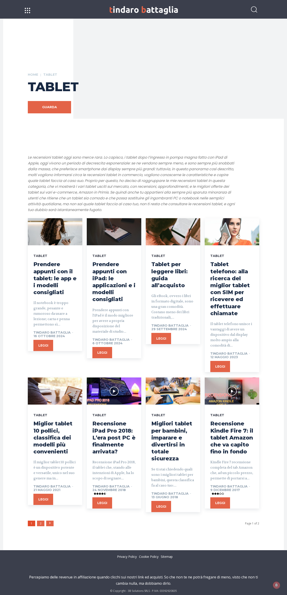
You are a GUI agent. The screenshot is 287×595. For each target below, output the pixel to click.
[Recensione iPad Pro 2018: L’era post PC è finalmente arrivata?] (114, 391)
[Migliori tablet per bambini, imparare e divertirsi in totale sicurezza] (173, 391)
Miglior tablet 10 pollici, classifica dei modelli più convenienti (52, 437)
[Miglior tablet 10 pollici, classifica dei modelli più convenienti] (55, 391)
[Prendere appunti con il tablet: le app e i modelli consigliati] (55, 232)
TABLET (40, 255)
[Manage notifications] (276, 585)
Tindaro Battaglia (52, 332)
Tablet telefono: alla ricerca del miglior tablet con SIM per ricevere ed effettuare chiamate (230, 288)
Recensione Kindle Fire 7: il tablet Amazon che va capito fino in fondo (231, 437)
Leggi (43, 345)
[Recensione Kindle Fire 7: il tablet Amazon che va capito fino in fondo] (232, 391)
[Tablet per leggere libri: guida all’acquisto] (173, 232)
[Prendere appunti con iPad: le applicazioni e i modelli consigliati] (114, 232)
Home (33, 75)
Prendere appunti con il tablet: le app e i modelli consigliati (54, 278)
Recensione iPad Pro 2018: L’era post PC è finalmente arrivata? (113, 437)
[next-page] (50, 523)
